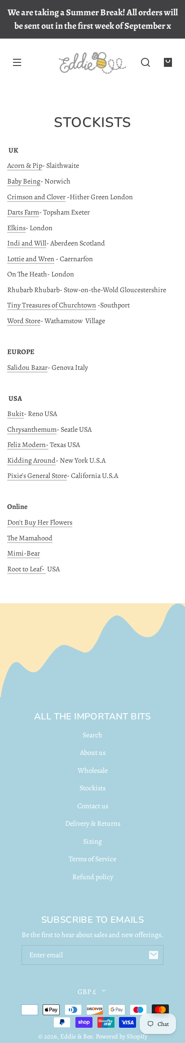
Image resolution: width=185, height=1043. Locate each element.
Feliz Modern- (27, 445)
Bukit (15, 414)
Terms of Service (92, 859)
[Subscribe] (153, 955)
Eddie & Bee (76, 1036)
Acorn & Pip (24, 166)
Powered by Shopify (121, 1036)
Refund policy (92, 877)
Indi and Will (26, 243)
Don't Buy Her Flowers (39, 522)
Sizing (92, 841)
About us (93, 753)
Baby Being (23, 181)
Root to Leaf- (26, 569)
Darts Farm (23, 212)
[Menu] (17, 62)
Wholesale (93, 771)
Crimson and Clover (36, 197)
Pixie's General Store (37, 476)
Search (92, 735)
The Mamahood (30, 538)
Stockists (92, 788)
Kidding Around (31, 460)
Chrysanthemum (32, 429)
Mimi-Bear (23, 553)
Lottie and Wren (30, 259)
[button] (145, 62)
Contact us (92, 806)
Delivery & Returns (92, 823)
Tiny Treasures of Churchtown (51, 305)
